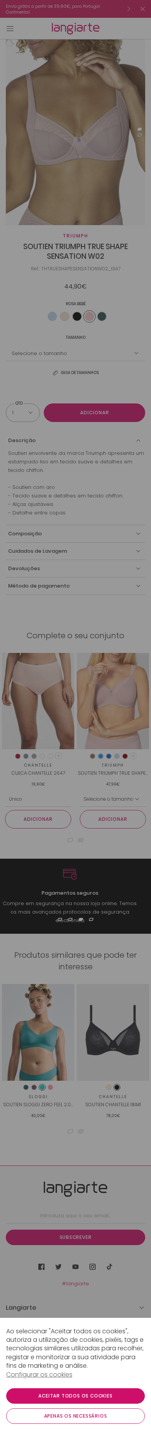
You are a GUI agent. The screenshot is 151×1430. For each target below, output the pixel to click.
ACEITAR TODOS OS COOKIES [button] (75, 1395)
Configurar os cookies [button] (39, 1374)
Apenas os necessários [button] (75, 1416)
